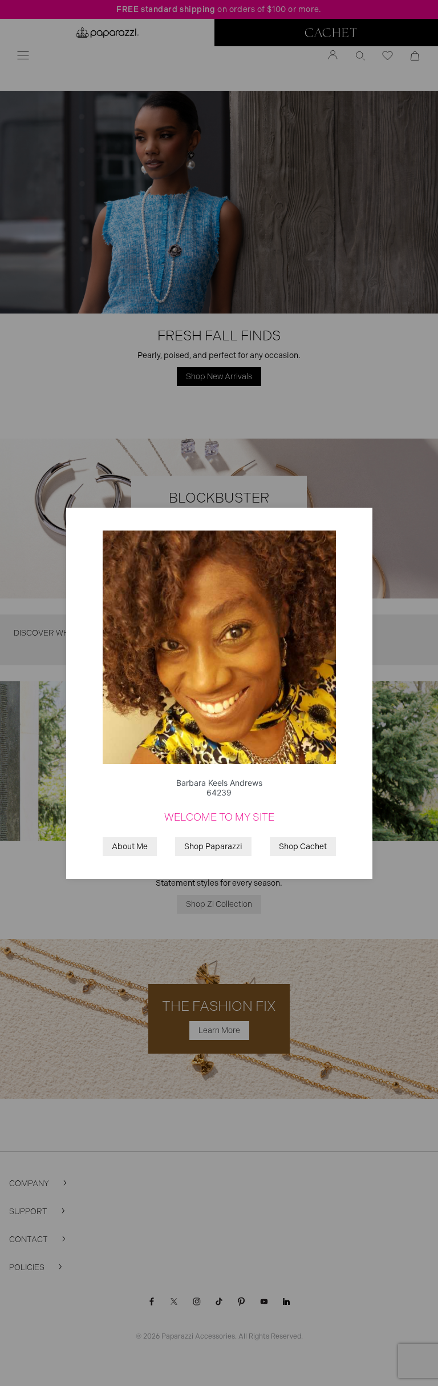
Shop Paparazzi (213, 846)
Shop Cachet (303, 846)
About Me (130, 846)
